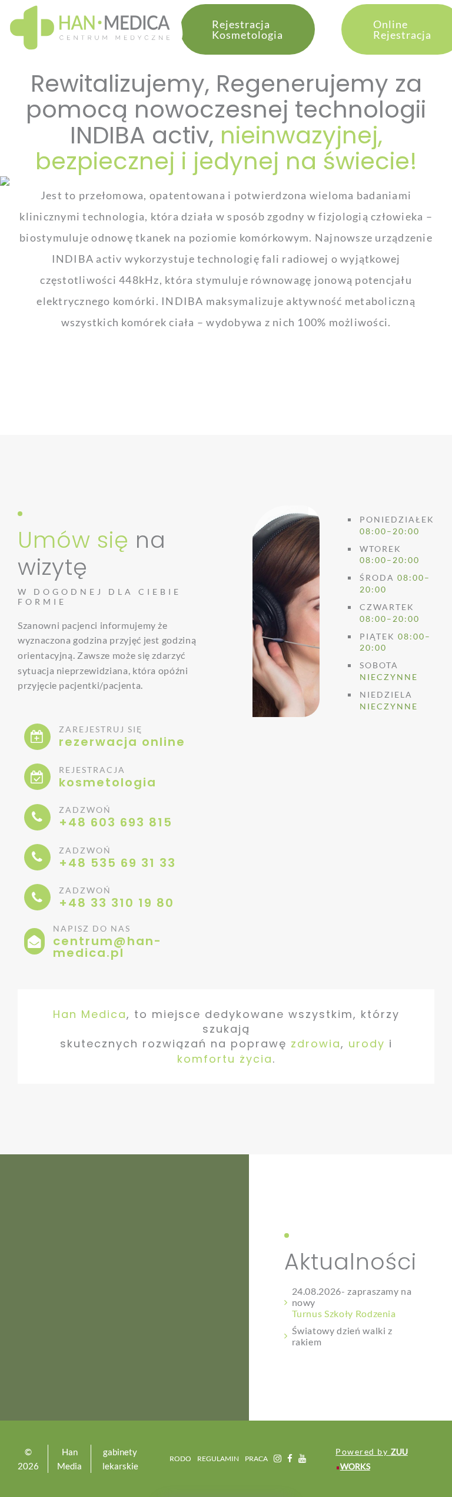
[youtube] (302, 1458)
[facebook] (289, 1458)
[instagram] (277, 1458)
